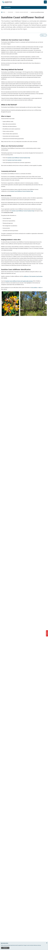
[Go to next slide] (46, 302)
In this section (7, 7)
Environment (10, 12)
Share (42, 35)
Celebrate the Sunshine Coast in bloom (15, 40)
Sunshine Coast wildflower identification (16, 269)
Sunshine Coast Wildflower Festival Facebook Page (18, 157)
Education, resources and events (22, 12)
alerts (40, 287)
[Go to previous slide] (1, 302)
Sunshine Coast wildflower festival (37, 12)
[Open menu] (45, 1)
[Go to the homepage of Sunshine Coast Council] (10, 2)
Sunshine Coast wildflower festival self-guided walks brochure (19, 281)
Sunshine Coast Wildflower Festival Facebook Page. (21, 191)
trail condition (34, 287)
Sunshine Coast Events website (14, 160)
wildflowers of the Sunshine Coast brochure (32, 276)
